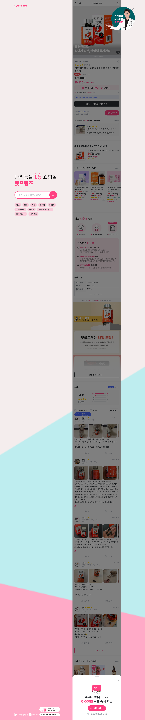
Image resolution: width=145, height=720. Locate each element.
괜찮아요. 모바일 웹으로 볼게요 (97, 714)
